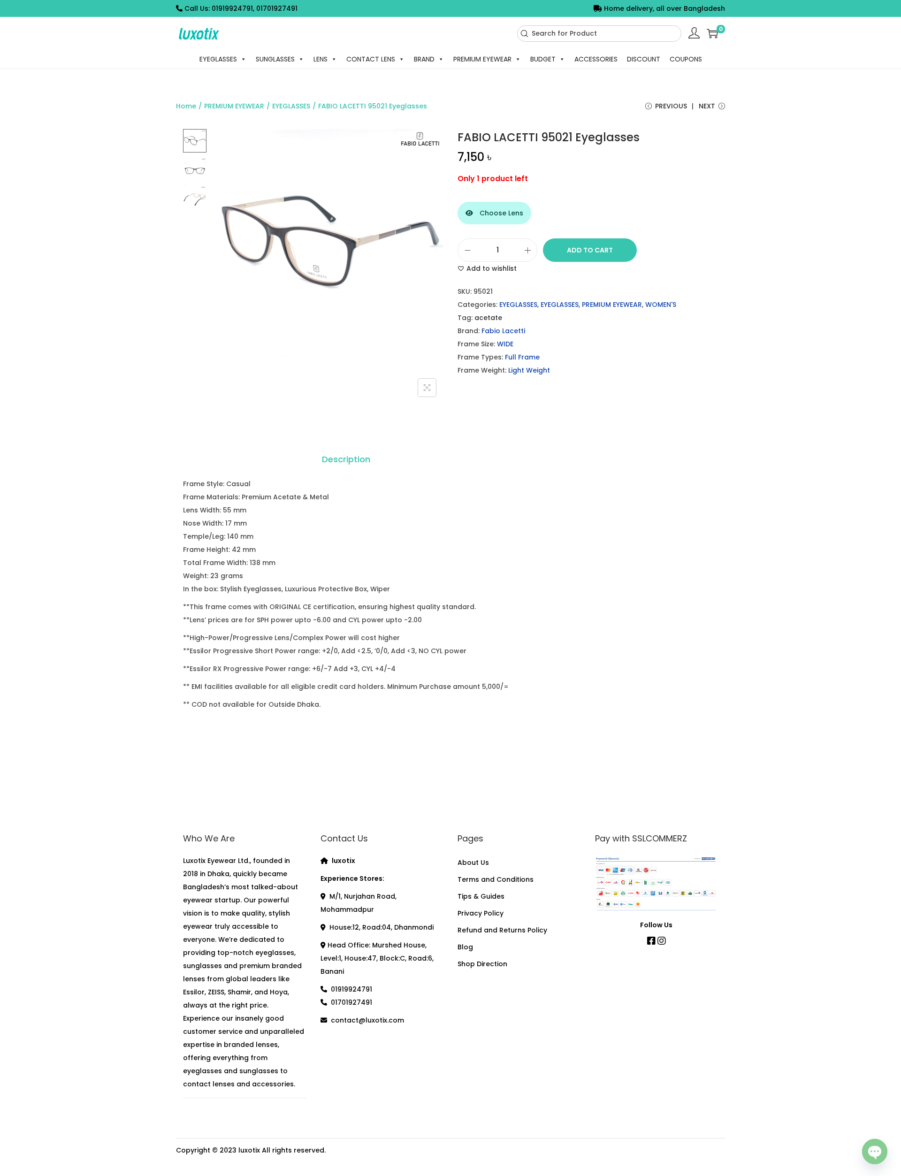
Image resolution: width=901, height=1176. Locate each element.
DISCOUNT (643, 59)
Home (186, 106)
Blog (465, 947)
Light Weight (529, 370)
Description (346, 459)
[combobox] (599, 33)
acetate (488, 317)
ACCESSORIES (596, 59)
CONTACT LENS (370, 59)
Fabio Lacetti (503, 331)
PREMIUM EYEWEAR (482, 59)
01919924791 (351, 989)
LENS (320, 59)
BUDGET (543, 59)
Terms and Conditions (496, 879)
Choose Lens (500, 213)
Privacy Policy (481, 913)
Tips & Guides (481, 896)
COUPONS (686, 59)
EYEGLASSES (218, 59)
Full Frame (522, 357)
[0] (712, 33)
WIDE (505, 344)
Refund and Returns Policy (502, 930)
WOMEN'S (660, 304)
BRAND (424, 59)
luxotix (249, 1150)
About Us (473, 862)
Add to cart (590, 250)
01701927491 (351, 1002)
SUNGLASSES (275, 59)
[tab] (346, 459)
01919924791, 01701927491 (255, 8)
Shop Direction (482, 964)
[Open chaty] (874, 1149)
